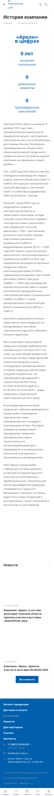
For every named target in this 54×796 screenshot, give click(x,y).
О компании (11, 715)
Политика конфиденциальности (20, 777)
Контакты (9, 738)
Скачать (8, 733)
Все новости (49, 565)
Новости (8, 721)
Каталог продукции (16, 704)
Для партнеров (13, 727)
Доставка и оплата (15, 710)
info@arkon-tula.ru (18, 753)
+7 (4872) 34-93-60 (18, 744)
